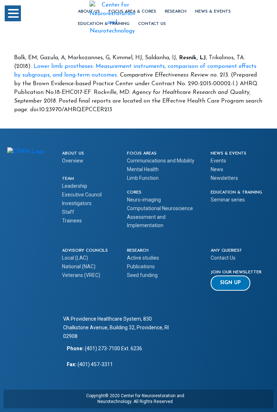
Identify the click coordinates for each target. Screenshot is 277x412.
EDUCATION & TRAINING (103, 24)
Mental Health (143, 169)
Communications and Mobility (160, 161)
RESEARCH (175, 11)
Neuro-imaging (144, 200)
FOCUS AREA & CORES (132, 11)
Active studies (143, 258)
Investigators (77, 203)
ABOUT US (89, 11)
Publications (141, 266)
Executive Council (82, 195)
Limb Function (143, 178)
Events (218, 161)
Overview (72, 161)
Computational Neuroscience (160, 208)
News (217, 169)
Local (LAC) (75, 258)
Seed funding (142, 275)
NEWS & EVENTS (213, 11)
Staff (68, 212)
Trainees (72, 221)
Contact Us (152, 24)
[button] (230, 283)
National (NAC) (79, 266)
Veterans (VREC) (81, 275)
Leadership (74, 186)
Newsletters (224, 178)
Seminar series (228, 200)
